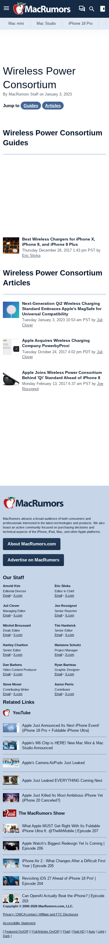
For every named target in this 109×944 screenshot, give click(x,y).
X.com (17, 595)
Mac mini (16, 23)
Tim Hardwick (65, 625)
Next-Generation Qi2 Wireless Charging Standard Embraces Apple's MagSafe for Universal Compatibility (61, 308)
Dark (6, 936)
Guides (31, 105)
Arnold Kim (11, 586)
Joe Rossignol (66, 605)
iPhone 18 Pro (80, 23)
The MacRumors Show (42, 813)
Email (6, 595)
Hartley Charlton (15, 645)
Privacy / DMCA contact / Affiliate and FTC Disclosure (40, 914)
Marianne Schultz (68, 645)
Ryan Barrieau (65, 665)
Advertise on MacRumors (33, 559)
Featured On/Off (16, 931)
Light (101, 931)
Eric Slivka (31, 255)
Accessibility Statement (19, 923)
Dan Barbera (12, 665)
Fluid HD (78, 931)
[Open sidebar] (102, 9)
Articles (53, 105)
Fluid (66, 931)
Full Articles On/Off (45, 931)
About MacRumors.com (32, 543)
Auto (92, 931)
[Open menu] (6, 9)
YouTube (22, 712)
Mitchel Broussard (17, 625)
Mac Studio (46, 23)
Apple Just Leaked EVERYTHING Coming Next (62, 780)
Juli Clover (11, 605)
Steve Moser (12, 684)
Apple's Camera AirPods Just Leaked (53, 763)
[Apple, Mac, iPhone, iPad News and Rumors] (42, 15)
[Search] (93, 9)
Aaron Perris (64, 684)
